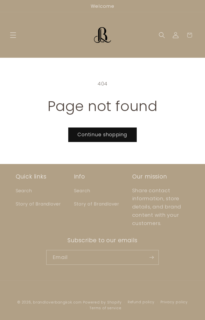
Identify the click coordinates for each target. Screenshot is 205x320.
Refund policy (141, 302)
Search (24, 191)
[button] (13, 35)
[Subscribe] (151, 257)
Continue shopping (102, 134)
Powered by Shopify (102, 302)
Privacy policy (174, 302)
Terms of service (105, 308)
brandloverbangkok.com (57, 302)
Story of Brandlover (38, 204)
